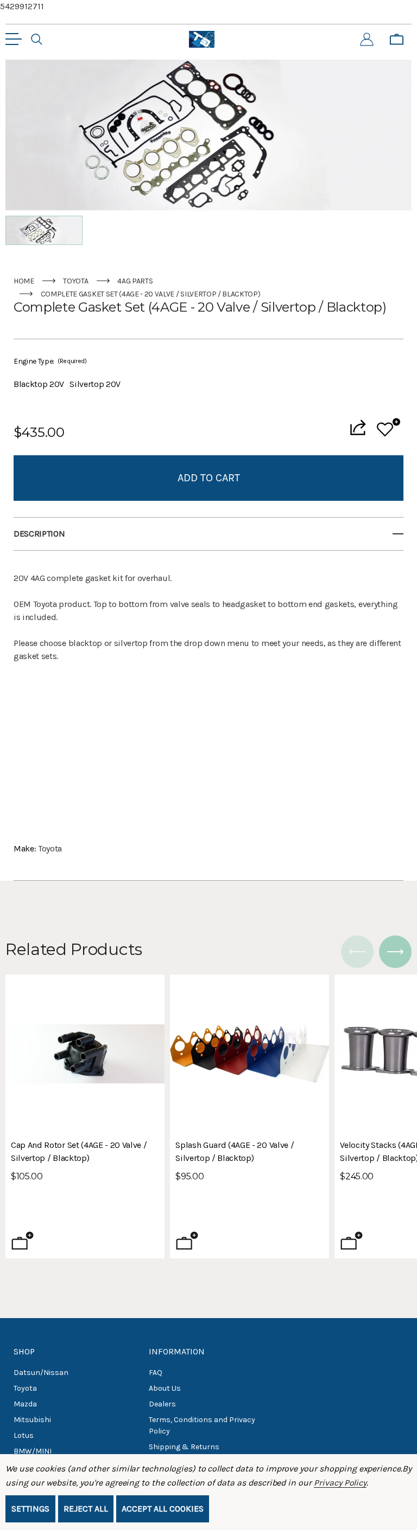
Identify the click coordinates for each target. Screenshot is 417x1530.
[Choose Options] (351, 1240)
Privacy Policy (340, 1482)
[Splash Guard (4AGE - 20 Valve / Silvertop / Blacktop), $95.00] (249, 1053)
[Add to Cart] (22, 1240)
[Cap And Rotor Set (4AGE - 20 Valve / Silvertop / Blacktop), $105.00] (85, 1053)
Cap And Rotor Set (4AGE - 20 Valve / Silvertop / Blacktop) (79, 1151)
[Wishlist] (388, 427)
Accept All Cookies (163, 1508)
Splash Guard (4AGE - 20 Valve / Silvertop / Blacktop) (234, 1151)
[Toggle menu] (13, 39)
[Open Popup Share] (357, 427)
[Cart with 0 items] (396, 40)
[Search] (36, 40)
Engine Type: (50, 361)
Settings (30, 1508)
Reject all (86, 1508)
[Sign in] (367, 40)
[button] (44, 230)
